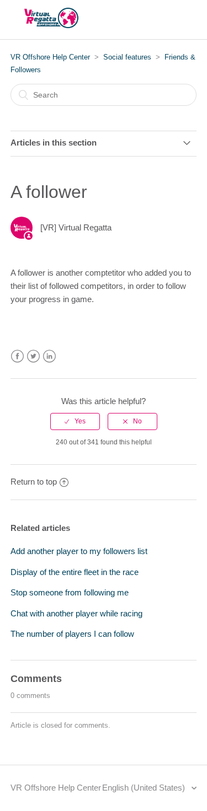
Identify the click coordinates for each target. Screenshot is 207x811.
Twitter (33, 356)
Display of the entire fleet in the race (74, 572)
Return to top (33, 481)
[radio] (75, 421)
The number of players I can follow (72, 633)
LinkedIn (49, 356)
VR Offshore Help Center (50, 57)
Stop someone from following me (69, 592)
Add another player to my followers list (78, 551)
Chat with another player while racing (76, 613)
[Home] (51, 25)
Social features (127, 57)
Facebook (17, 356)
